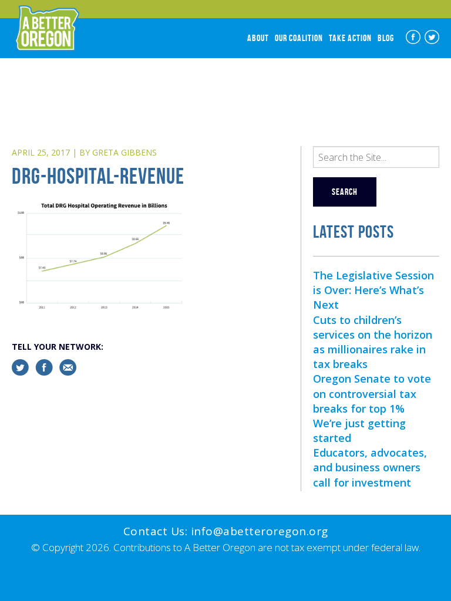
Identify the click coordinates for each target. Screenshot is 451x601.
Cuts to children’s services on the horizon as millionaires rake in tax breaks (372, 342)
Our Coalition (299, 38)
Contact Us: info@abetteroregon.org (225, 531)
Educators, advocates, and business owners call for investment (370, 467)
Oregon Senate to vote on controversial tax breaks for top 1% (372, 393)
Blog (386, 38)
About (258, 38)
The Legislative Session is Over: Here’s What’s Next (373, 290)
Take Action (350, 38)
